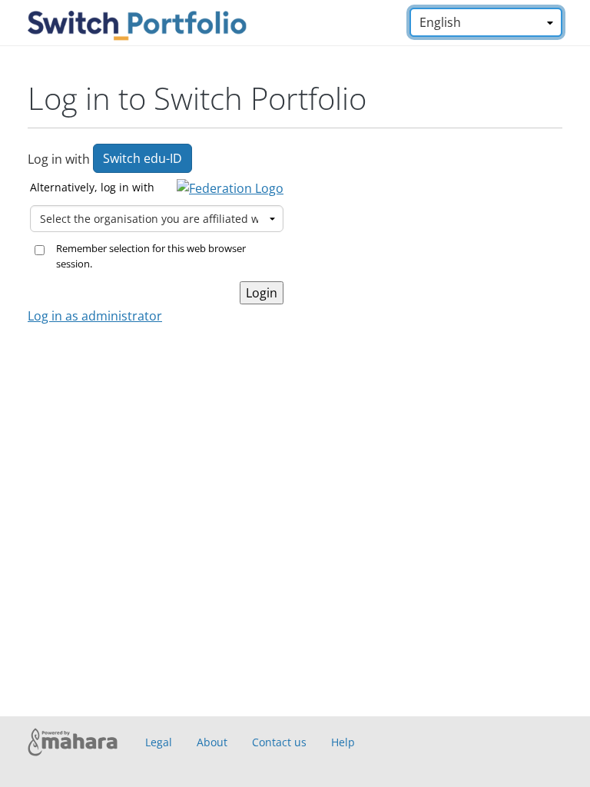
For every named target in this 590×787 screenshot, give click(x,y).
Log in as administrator (95, 315)
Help (343, 742)
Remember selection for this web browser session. (151, 256)
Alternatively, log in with (92, 187)
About (212, 742)
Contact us (279, 742)
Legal (158, 742)
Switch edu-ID (142, 158)
